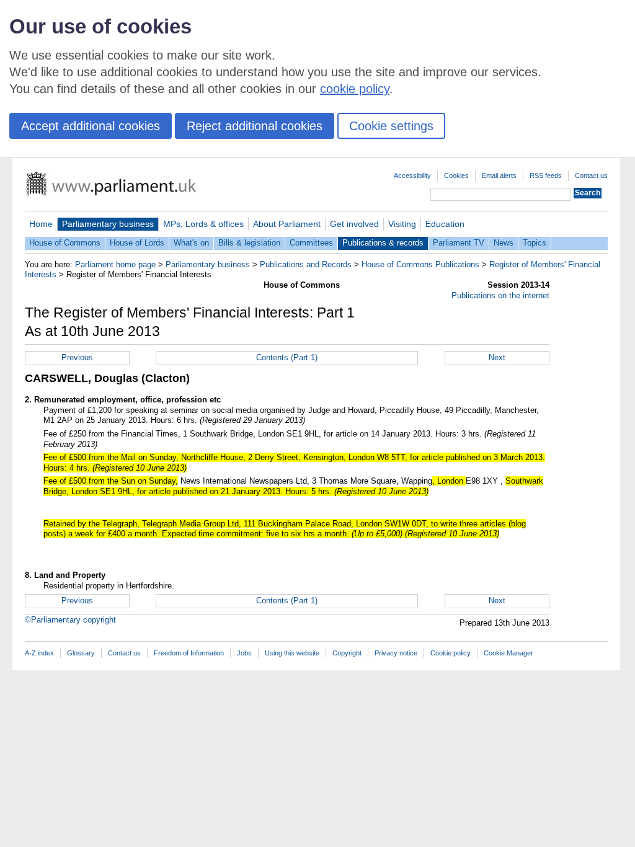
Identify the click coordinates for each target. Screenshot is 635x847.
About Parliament (287, 224)
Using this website (292, 653)
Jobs (244, 653)
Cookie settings (391, 126)
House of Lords (137, 242)
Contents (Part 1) (287, 357)
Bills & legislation (249, 242)
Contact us (591, 175)
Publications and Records (306, 264)
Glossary (81, 653)
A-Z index (39, 653)
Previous (77, 357)
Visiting (402, 224)
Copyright (347, 653)
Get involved (354, 224)
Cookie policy (450, 653)
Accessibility (412, 175)
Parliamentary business (108, 224)
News (503, 242)
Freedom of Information (189, 653)
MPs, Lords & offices (203, 224)
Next (497, 357)
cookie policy (354, 88)
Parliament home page (115, 264)
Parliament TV (458, 242)
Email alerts (499, 175)
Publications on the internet (500, 295)
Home (41, 224)
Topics (534, 242)
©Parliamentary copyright (70, 619)
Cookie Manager (508, 653)
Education (444, 224)
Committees (311, 242)
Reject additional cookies (254, 126)
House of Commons (64, 242)
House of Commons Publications (420, 264)
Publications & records (383, 242)
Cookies (456, 175)
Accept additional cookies (90, 126)
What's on (191, 242)
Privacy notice (396, 653)
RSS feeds (546, 175)
